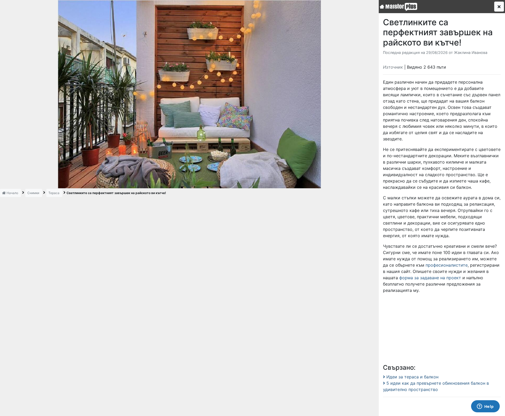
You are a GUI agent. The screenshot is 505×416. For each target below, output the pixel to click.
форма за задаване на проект (430, 277)
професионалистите (447, 265)
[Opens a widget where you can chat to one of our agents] (485, 406)
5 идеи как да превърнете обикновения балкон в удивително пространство (436, 386)
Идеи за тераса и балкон (411, 376)
